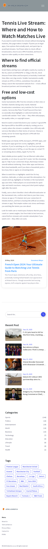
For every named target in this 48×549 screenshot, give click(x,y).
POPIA (4, 534)
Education (9, 439)
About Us (5, 521)
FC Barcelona (11, 481)
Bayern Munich (12, 496)
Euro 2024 (32, 481)
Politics (8, 421)
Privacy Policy (6, 528)
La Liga (32, 476)
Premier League (12, 467)
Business (8, 432)
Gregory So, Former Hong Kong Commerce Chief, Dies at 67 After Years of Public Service (34, 392)
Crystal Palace (31, 491)
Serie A (41, 476)
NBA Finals (38, 496)
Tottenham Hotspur (14, 491)
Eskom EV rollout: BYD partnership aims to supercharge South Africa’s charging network (34, 378)
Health (7, 450)
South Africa (38, 486)
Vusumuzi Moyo (37, 260)
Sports (7, 417)
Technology (9, 435)
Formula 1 (26, 496)
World (7, 428)
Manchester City (23, 471)
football (36, 471)
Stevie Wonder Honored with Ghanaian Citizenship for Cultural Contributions (34, 363)
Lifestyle (8, 442)
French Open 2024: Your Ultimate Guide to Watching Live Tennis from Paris (23, 268)
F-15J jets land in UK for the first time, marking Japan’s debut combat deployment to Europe (33, 333)
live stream (10, 486)
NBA (22, 481)
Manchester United (30, 467)
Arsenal (9, 471)
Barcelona (21, 476)
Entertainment (10, 424)
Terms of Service (7, 525)
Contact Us (5, 531)
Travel (7, 446)
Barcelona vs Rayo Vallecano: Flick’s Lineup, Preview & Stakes (33, 348)
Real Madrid (23, 486)
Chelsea (9, 476)
